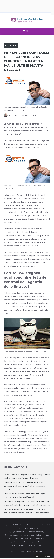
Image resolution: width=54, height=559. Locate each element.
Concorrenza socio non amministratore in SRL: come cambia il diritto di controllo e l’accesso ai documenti (24, 485)
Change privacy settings (43, 556)
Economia (10, 46)
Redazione (37, 551)
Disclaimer (13, 551)
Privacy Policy (25, 551)
